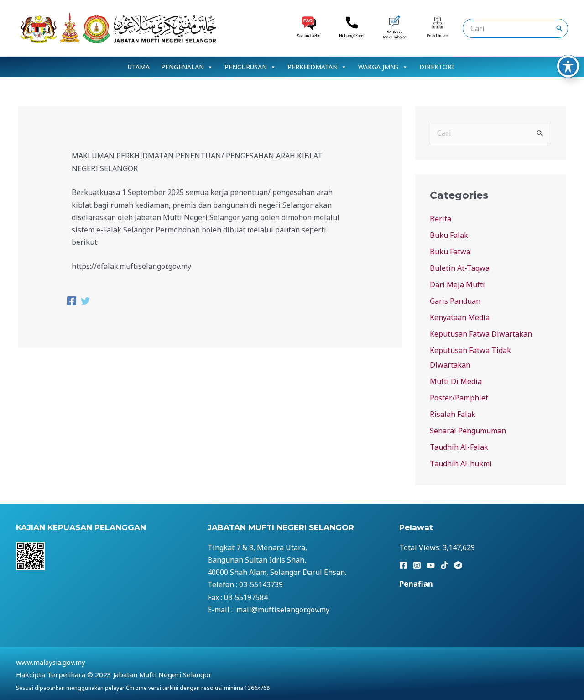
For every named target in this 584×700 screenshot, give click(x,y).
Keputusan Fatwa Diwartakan (481, 334)
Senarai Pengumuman (468, 431)
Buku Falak (449, 235)
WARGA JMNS (378, 67)
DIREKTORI (436, 67)
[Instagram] (417, 565)
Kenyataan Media (460, 317)
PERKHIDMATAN (312, 67)
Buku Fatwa (450, 252)
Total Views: (421, 547)
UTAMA (139, 67)
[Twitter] (85, 302)
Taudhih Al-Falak (459, 447)
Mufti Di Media (456, 381)
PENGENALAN (182, 67)
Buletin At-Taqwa (460, 268)
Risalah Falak (452, 414)
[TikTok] (444, 565)
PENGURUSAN (245, 67)
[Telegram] (458, 565)
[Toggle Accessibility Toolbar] (568, 66)
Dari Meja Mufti (457, 284)
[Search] (559, 28)
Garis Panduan (455, 301)
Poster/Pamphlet (459, 398)
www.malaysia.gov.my (50, 662)
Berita (440, 219)
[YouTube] (431, 565)
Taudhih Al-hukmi (461, 463)
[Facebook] (71, 302)
